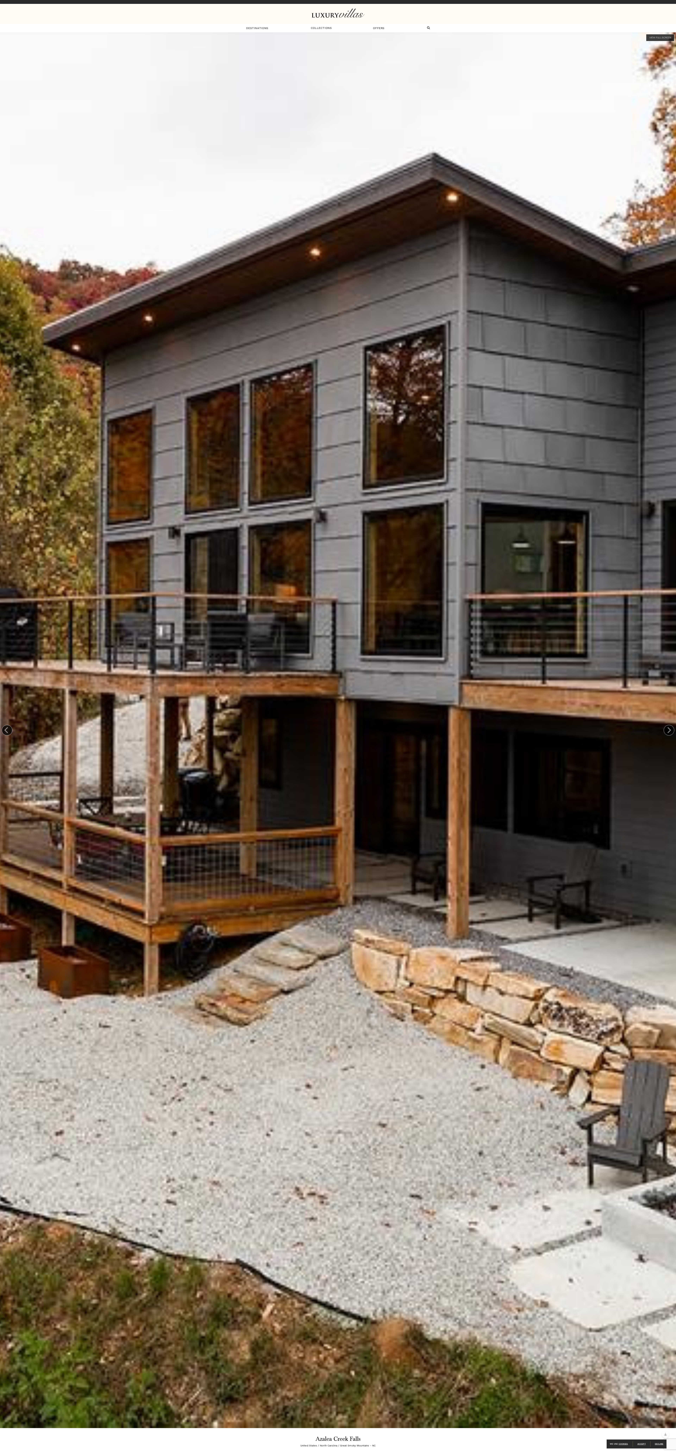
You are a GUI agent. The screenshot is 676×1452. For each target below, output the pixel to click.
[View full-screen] (660, 37)
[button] (428, 28)
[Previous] (7, 730)
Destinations (257, 28)
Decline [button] (659, 1444)
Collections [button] (321, 28)
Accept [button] (641, 1444)
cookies (623, 1444)
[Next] (669, 730)
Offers (378, 28)
